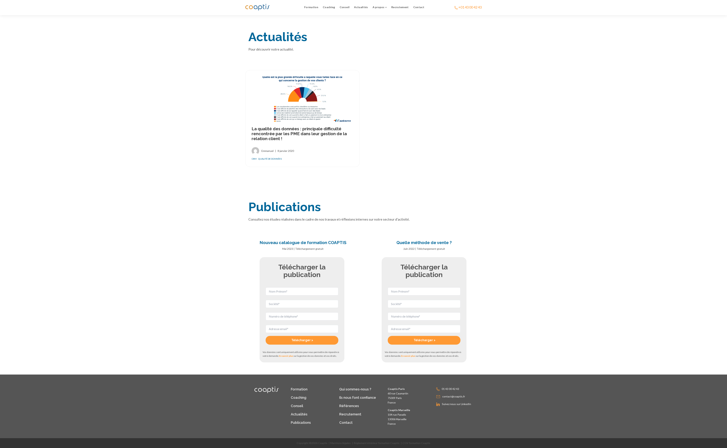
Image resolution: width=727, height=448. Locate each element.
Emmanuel (267, 150)
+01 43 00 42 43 (470, 7)
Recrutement (400, 7)
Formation (311, 7)
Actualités (361, 7)
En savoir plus (286, 355)
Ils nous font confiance (357, 398)
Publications (301, 423)
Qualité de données (270, 158)
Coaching (329, 7)
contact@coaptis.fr (453, 396)
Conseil (344, 7)
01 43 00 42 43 (450, 388)
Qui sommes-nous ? (355, 389)
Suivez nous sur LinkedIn (456, 404)
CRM (254, 158)
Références (349, 406)
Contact (418, 7)
